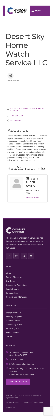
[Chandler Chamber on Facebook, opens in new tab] (9, 256)
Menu (38, 10)
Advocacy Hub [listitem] (12, 328)
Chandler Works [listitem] (13, 320)
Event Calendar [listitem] (13, 332)
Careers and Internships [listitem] (16, 297)
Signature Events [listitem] (13, 313)
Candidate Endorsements (33, 402)
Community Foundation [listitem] (16, 285)
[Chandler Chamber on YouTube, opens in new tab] (31, 256)
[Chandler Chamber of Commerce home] (17, 11)
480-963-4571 (16, 359)
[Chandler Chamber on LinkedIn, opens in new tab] (24, 256)
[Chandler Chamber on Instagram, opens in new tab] (16, 256)
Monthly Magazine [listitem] (14, 316)
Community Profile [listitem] (14, 324)
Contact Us (10, 408)
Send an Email (32, 197)
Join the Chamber (18, 382)
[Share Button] (10, 76)
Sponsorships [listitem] (12, 293)
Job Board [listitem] (10, 336)
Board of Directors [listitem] (14, 277)
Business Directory (13, 402)
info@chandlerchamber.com (21, 364)
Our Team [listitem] (10, 281)
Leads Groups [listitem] (12, 289)
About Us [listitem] (10, 273)
